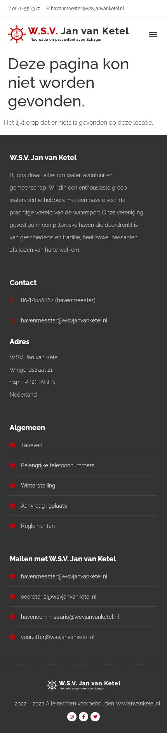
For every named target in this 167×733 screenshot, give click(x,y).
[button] (152, 34)
